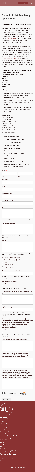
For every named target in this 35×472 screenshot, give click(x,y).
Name (4, 171)
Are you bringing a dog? (10, 281)
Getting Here (3, 423)
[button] (23, 3)
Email (4, 186)
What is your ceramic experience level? (15, 339)
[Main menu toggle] (31, 3)
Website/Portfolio (8, 200)
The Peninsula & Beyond (7, 432)
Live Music (3, 445)
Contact (2, 460)
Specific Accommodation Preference (14, 271)
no (5, 286)
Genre (4, 240)
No (5, 332)
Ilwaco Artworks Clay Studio (8, 449)
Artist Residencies (5, 443)
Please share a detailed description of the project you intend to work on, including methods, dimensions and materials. (15, 354)
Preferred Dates (8, 307)
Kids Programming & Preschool (9, 451)
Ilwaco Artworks (11, 38)
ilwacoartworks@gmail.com (11, 58)
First (3, 176)
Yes (5, 330)
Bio (3, 207)
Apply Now (6, 400)
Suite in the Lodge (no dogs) (13, 260)
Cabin (6, 262)
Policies (2, 421)
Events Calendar (5, 430)
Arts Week (3, 447)
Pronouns (5, 179)
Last (19, 176)
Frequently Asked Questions (8, 426)
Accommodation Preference (11, 258)
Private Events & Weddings (7, 458)
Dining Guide (3, 428)
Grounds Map (4, 434)
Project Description (9, 223)
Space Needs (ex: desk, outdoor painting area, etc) (17, 292)
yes (5, 283)
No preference (8, 267)
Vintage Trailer (8, 265)
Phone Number (7, 193)
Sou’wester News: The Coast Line (9, 436)
